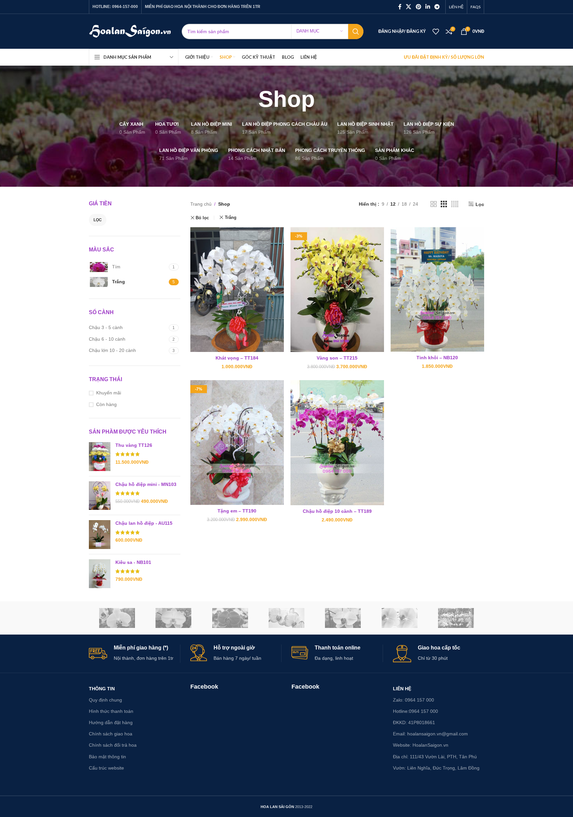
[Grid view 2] (433, 204)
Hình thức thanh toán (111, 711)
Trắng (230, 217)
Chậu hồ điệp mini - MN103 (145, 484)
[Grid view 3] (444, 204)
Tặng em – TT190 (237, 510)
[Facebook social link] (400, 7)
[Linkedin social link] (427, 7)
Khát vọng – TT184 (237, 358)
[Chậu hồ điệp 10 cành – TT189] (337, 442)
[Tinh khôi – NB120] (437, 289)
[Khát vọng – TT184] (237, 289)
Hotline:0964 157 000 (415, 711)
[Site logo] (130, 31)
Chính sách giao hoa (110, 733)
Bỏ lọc (202, 218)
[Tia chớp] (286, 618)
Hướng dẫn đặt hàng (111, 722)
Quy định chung (105, 700)
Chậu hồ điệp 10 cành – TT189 (337, 511)
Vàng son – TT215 (337, 358)
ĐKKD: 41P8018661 (414, 722)
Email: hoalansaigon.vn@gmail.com (430, 733)
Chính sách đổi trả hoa (113, 745)
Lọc (98, 220)
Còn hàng (106, 404)
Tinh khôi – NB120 (437, 357)
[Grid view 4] (454, 204)
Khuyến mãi (108, 392)
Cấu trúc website (106, 768)
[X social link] (409, 7)
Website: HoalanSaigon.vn (420, 745)
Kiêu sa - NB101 (133, 562)
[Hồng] (399, 618)
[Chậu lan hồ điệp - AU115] (99, 534)
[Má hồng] (343, 618)
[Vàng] (117, 618)
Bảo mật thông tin (107, 756)
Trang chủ (201, 204)
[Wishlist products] (435, 31)
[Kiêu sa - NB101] (99, 573)
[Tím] (230, 618)
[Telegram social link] (437, 7)
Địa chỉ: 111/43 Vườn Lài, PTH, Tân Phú (435, 756)
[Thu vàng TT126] (99, 456)
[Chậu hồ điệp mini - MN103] (99, 495)
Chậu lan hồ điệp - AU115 (143, 523)
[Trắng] (173, 618)
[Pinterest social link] (418, 7)
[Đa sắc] (456, 618)
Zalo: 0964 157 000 (413, 700)
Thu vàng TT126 (133, 445)
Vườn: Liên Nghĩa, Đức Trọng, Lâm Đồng (436, 768)
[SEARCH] (355, 31)
